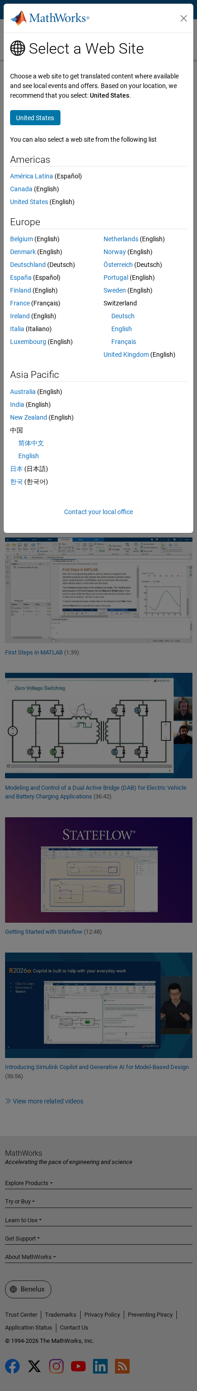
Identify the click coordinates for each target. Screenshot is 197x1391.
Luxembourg (28, 341)
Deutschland (28, 264)
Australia (23, 391)
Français (123, 341)
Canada (21, 189)
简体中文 (31, 443)
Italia (17, 329)
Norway (115, 251)
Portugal (116, 277)
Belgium (21, 239)
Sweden (115, 290)
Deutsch (123, 316)
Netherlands (121, 239)
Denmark (23, 251)
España (21, 277)
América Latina (31, 176)
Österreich (118, 264)
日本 (16, 468)
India (17, 404)
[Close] (183, 18)
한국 (16, 481)
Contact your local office (98, 511)
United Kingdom (126, 354)
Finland (20, 290)
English (121, 329)
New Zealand (28, 417)
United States (29, 201)
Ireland (20, 316)
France (20, 303)
